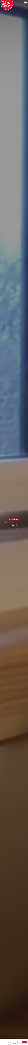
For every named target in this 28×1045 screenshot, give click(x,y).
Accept (24, 1042)
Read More (14, 1043)
